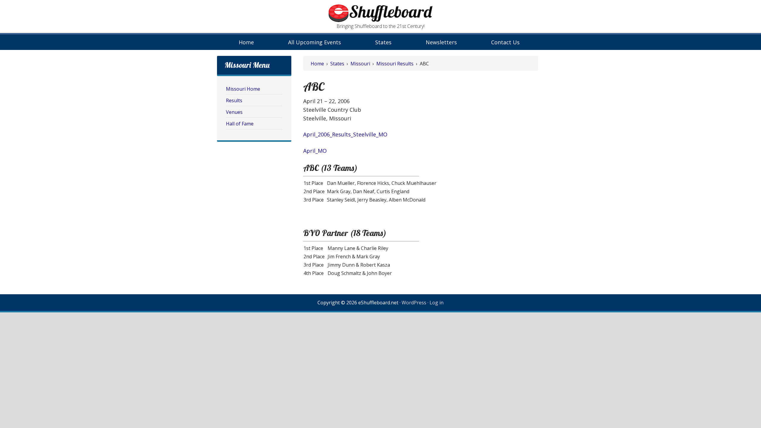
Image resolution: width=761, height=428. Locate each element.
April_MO (315, 150)
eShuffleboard (380, 13)
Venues (234, 112)
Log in (437, 302)
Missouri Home (243, 89)
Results (234, 100)
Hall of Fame (240, 123)
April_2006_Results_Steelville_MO (345, 134)
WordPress (414, 302)
